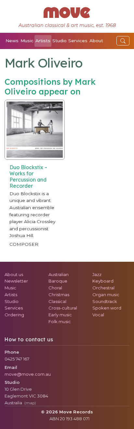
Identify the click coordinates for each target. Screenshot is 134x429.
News (12, 40)
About (96, 40)
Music (27, 40)
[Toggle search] (122, 40)
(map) (30, 403)
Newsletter (16, 281)
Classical (57, 301)
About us (14, 274)
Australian (58, 274)
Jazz (96, 274)
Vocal (98, 314)
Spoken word (106, 307)
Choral (55, 287)
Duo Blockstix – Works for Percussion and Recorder (28, 176)
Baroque (57, 281)
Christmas (58, 294)
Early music (60, 314)
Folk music (59, 321)
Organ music (105, 294)
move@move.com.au (28, 374)
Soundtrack (104, 301)
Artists (42, 40)
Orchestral (103, 287)
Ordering (14, 314)
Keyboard (103, 281)
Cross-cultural (62, 307)
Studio (59, 40)
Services (77, 40)
